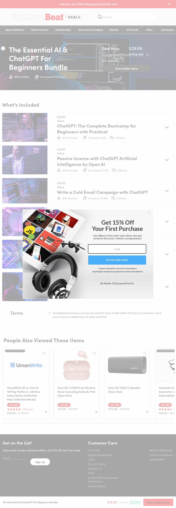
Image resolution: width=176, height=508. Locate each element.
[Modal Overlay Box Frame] (88, 254)
